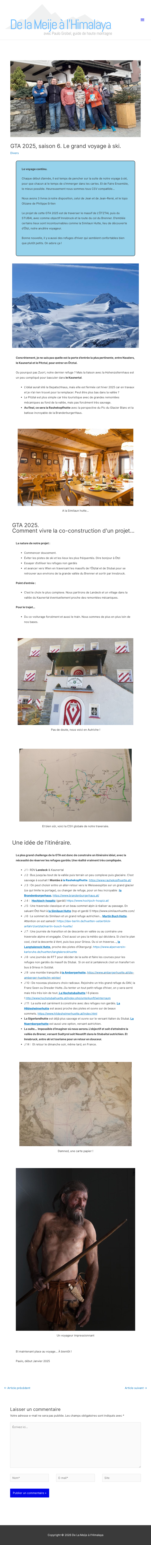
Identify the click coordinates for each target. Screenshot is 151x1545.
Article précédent (17, 1388)
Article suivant (136, 1388)
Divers (14, 153)
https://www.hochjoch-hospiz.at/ (87, 900)
